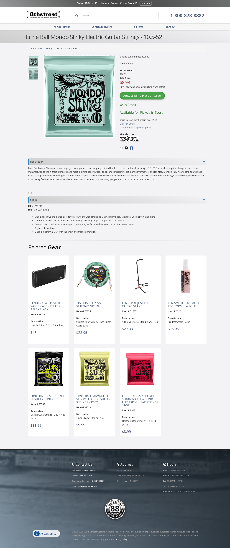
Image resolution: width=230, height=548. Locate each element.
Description (36, 161)
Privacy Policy (121, 539)
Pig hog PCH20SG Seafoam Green (88, 305)
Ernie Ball (72, 48)
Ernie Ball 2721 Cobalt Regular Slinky (48, 397)
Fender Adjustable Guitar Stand (136, 305)
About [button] (171, 26)
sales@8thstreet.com (88, 486)
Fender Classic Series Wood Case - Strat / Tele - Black (46, 306)
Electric (60, 48)
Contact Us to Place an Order (142, 95)
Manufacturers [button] (103, 26)
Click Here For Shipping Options (135, 127)
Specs (33, 199)
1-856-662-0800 (85, 475)
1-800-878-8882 (187, 15)
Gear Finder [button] (63, 26)
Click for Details (127, 123)
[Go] (77, 15)
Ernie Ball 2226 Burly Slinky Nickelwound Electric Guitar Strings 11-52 (140, 400)
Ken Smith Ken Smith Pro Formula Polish (183, 305)
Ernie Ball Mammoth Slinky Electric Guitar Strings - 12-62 (93, 399)
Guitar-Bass (36, 48)
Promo (139, 26)
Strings (49, 48)
